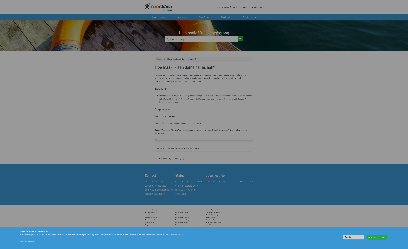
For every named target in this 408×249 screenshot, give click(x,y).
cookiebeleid (181, 235)
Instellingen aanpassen (27, 241)
